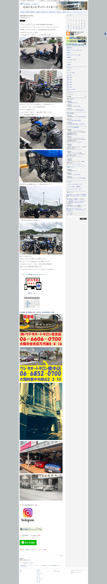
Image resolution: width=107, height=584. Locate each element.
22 (76, 26)
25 (84, 26)
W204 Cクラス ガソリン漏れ (73, 54)
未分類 (38, 571)
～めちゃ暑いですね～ (72, 59)
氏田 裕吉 (69, 87)
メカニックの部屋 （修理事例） (74, 186)
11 (84, 23)
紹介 (20, 572)
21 (73, 26)
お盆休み (69, 52)
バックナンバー (69, 94)
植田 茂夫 (69, 82)
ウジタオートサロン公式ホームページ (75, 184)
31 (81, 28)
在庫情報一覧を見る (70, 39)
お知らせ (69, 70)
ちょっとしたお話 (71, 72)
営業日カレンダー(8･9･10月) (74, 106)
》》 (35, 274)
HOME (22, 11)
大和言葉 (69, 64)
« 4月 (67, 30)
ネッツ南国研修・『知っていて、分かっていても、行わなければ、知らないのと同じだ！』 (76, 201)
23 (79, 26)
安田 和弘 (69, 79)
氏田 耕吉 (69, 84)
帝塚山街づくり (52, 11)
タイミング (69, 62)
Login (72, 573)
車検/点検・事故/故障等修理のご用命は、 (46, 312)
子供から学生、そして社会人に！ (73, 194)
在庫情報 (27, 11)
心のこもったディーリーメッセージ (74, 189)
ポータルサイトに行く (71, 46)
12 (68, 25)
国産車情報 (68, 42)
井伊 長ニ (38, 576)
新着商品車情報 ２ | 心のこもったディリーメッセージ (76, 195)
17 (81, 25)
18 (84, 25)
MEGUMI (79, 572)
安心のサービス (44, 11)
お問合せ (59, 11)
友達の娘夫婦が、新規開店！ (72, 199)
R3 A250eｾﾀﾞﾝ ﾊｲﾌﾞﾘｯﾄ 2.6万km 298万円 (77, 116)
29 (76, 28)
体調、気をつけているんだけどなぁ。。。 (75, 208)
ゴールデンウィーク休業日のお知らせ (76, 109)
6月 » (70, 30)
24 (81, 26)
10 (81, 23)
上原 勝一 (69, 75)
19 (68, 26)
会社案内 (37, 11)
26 (68, 28)
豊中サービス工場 (71, 89)
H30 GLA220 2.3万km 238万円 (74, 120)
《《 (21, 274)
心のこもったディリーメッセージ (74, 141)
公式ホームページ (65, 11)
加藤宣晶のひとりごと (72, 134)
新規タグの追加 (56, 571)
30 (79, 28)
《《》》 (29, 293)
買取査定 (32, 11)
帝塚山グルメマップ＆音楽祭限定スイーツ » (51, 565)
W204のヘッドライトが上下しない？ (75, 50)
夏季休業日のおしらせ (73, 102)
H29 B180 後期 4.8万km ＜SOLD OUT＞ (76, 124)
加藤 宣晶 (27, 17)
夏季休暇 (69, 57)
